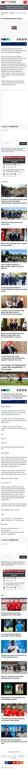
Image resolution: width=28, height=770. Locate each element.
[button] (20, 39)
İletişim (15, 756)
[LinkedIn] (7, 39)
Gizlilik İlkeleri (21, 756)
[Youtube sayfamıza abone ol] (14, 762)
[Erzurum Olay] (8, 2)
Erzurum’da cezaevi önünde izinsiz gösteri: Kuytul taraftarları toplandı (15, 7)
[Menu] (25, 2)
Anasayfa (5, 13)
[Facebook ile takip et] (6, 762)
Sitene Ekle (13, 758)
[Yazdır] (18, 39)
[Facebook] (2, 39)
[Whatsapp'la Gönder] (9, 39)
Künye (9, 756)
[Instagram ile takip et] (18, 762)
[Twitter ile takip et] (10, 762)
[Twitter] (4, 39)
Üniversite (12, 13)
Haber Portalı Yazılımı (9, 767)
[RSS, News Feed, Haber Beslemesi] (21, 762)
